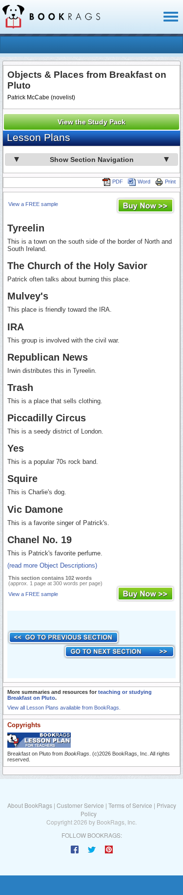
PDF (117, 181)
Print (170, 181)
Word (144, 181)
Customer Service (80, 805)
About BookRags (29, 805)
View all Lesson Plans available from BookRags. (64, 708)
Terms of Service (130, 805)
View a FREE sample (33, 204)
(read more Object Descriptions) (52, 565)
